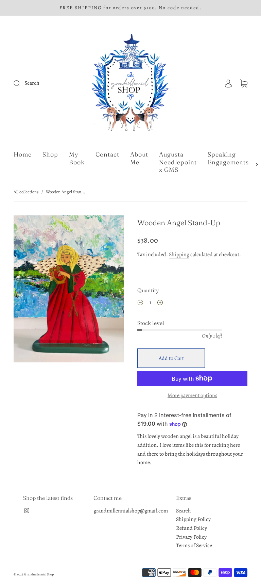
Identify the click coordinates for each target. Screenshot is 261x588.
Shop (50, 154)
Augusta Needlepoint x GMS (178, 162)
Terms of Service (194, 545)
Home (23, 154)
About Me (139, 158)
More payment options (192, 395)
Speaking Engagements (228, 158)
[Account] (228, 83)
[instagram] (26, 510)
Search (183, 510)
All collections (26, 192)
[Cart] (243, 83)
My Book (77, 158)
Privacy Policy (191, 537)
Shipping (179, 254)
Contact (107, 154)
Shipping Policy (193, 519)
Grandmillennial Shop (39, 574)
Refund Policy (191, 528)
